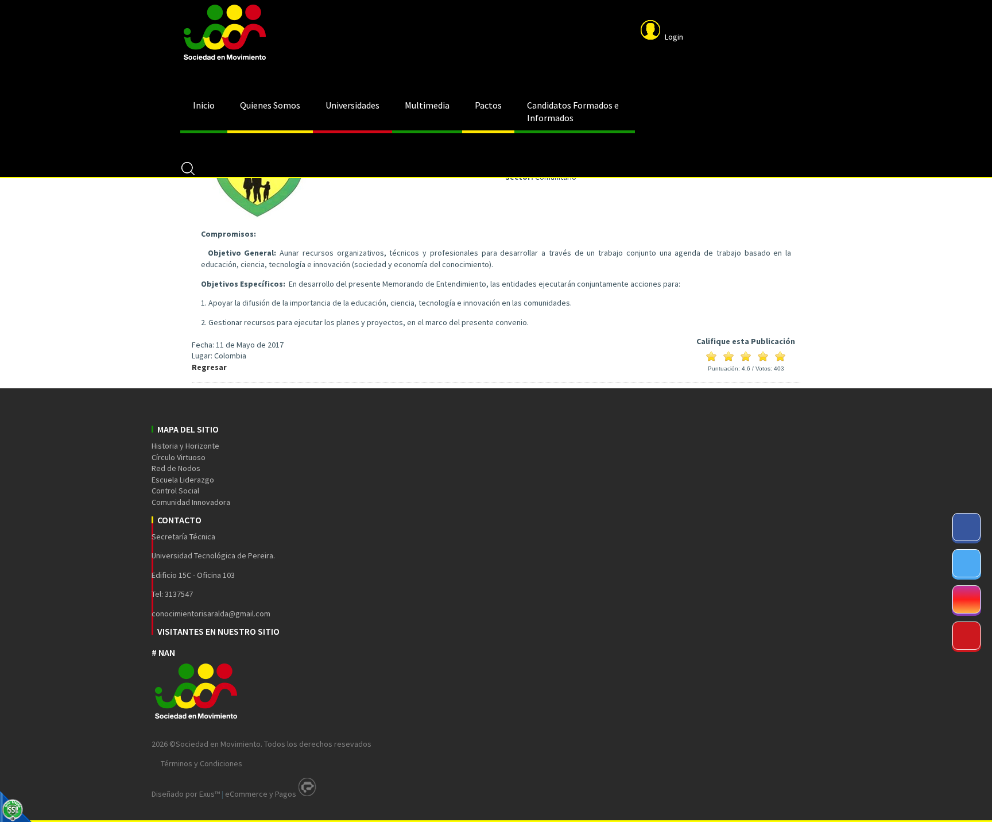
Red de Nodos (176, 468)
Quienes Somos (270, 105)
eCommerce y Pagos (260, 794)
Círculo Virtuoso (179, 457)
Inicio (204, 105)
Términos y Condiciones (201, 763)
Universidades (352, 105)
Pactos (488, 105)
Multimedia (427, 105)
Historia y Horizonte (185, 446)
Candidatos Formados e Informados (573, 111)
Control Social (175, 490)
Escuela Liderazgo (183, 479)
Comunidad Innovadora (191, 502)
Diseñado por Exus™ (186, 794)
